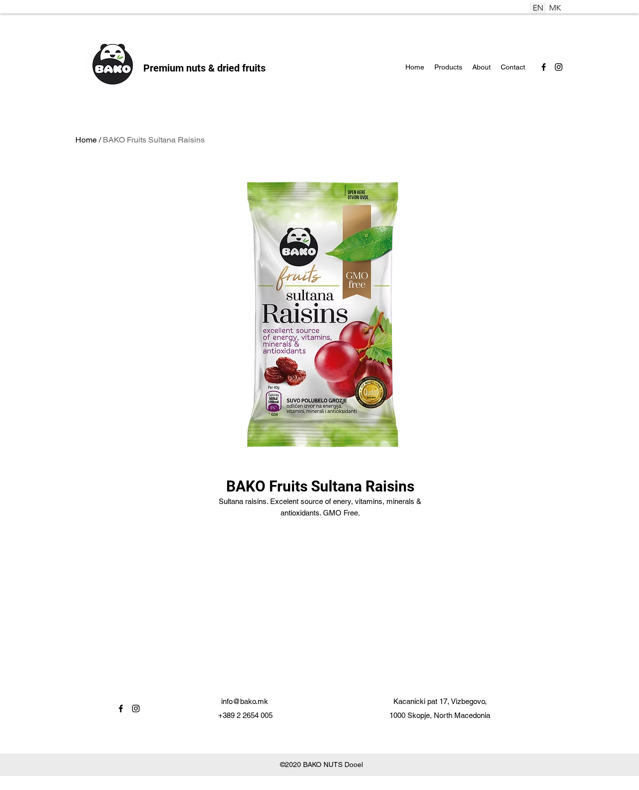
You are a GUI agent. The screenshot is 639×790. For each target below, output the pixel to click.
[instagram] (559, 67)
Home (86, 139)
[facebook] (544, 67)
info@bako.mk (244, 701)
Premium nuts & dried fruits (204, 68)
